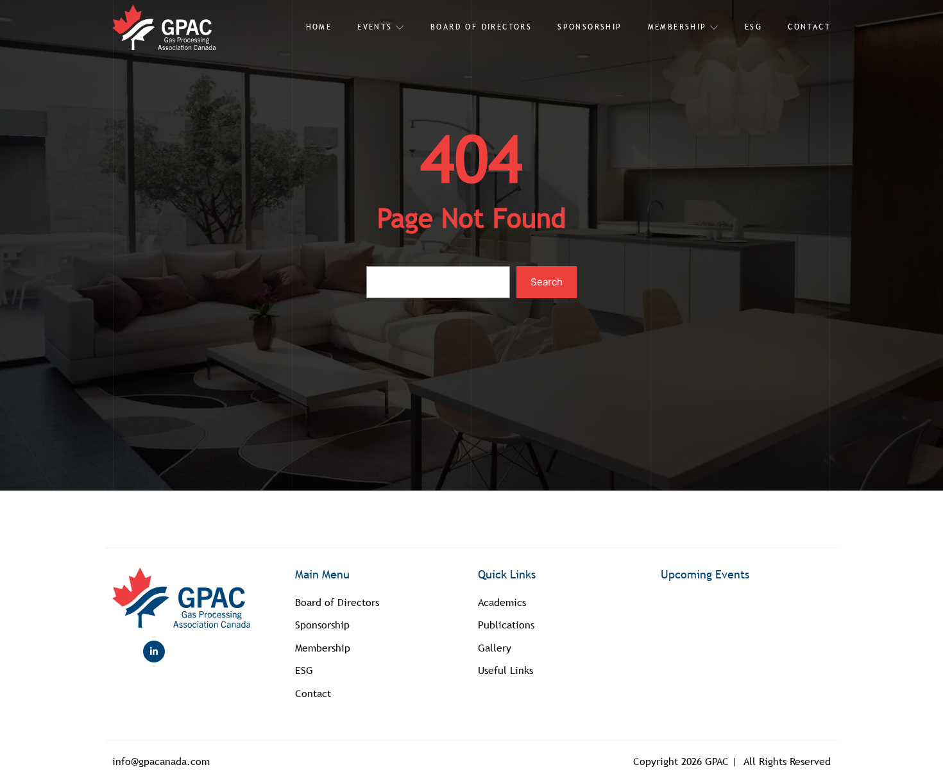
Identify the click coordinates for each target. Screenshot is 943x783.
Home (319, 27)
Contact (809, 27)
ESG (753, 27)
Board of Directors (481, 27)
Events (374, 27)
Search (547, 282)
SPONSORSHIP (589, 27)
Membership (677, 27)
